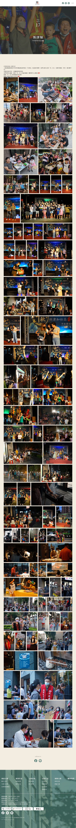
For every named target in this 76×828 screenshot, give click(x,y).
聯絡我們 (71, 778)
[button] (11, 89)
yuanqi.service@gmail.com (20, 802)
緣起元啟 (4, 778)
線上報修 (31, 784)
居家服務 (31, 781)
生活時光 (44, 781)
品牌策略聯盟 (5, 786)
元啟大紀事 (4, 784)
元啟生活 (45, 778)
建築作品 (19, 778)
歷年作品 (18, 784)
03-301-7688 (13, 800)
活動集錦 (44, 784)
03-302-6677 (13, 798)
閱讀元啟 (57, 784)
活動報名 (44, 789)
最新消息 (57, 781)
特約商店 (44, 786)
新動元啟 (58, 778)
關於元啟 (4, 781)
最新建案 (18, 781)
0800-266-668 (14, 796)
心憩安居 (32, 778)
